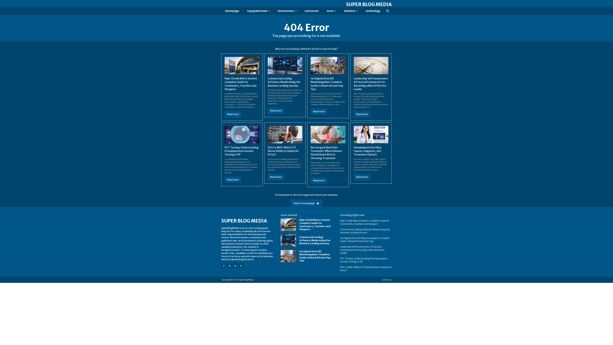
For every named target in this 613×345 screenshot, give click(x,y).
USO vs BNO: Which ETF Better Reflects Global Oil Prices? (283, 151)
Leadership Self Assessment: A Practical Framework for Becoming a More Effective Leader (362, 249)
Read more (233, 114)
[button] (387, 11)
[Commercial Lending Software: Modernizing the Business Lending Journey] (285, 65)
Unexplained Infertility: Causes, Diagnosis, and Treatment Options (368, 151)
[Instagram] (229, 265)
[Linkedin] (235, 265)
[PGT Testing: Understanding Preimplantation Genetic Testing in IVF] (242, 134)
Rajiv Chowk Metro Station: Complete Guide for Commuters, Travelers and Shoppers (364, 222)
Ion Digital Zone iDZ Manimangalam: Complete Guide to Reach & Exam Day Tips (365, 240)
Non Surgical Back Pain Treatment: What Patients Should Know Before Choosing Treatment (326, 153)
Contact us (387, 280)
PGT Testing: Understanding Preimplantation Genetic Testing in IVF (242, 151)
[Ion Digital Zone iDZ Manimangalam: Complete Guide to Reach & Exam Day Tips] (328, 65)
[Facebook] (223, 265)
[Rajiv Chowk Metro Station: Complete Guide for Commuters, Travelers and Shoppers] (242, 65)
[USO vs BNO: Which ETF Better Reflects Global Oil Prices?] (285, 134)
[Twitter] (241, 265)
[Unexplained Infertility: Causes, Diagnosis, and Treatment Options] (371, 134)
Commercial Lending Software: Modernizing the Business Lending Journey (284, 82)
